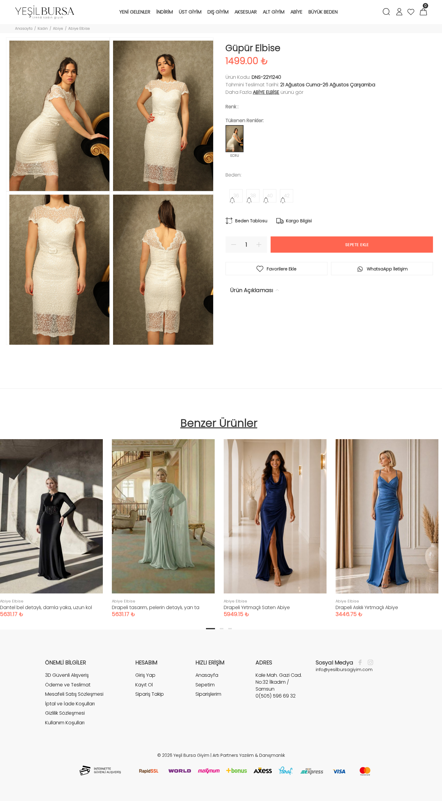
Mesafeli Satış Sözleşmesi (74, 694)
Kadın (43, 28)
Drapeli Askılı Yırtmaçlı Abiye (367, 607)
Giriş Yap (145, 675)
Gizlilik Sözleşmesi (65, 713)
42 (287, 195)
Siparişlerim (208, 694)
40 (270, 195)
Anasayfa (23, 28)
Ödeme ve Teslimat (68, 684)
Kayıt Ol (144, 684)
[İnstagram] (369, 663)
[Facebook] (361, 663)
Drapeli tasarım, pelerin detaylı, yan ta (155, 607)
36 (236, 195)
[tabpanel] (163, 522)
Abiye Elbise (79, 28)
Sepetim (205, 684)
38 (253, 195)
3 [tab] (230, 628)
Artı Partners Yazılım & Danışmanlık (249, 755)
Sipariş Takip (149, 694)
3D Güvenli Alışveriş (67, 675)
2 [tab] (221, 628)
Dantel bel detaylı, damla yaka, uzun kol (46, 607)
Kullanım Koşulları (64, 722)
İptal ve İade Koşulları (70, 703)
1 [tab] (210, 628)
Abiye (58, 28)
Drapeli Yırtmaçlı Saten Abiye (257, 607)
